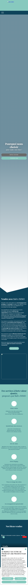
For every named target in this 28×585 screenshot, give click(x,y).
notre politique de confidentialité (17, 576)
